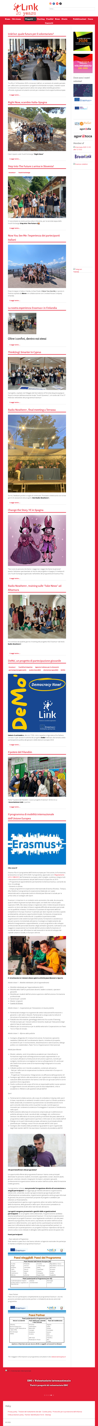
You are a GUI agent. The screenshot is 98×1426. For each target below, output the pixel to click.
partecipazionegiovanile (17, 670)
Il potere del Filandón (20, 752)
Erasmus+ (12, 172)
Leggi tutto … (15, 95)
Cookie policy (47, 1412)
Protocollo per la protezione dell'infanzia (67, 1412)
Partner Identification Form (34, 1415)
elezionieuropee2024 (50, 670)
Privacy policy (12, 1412)
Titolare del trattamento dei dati (29, 1412)
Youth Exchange (24, 172)
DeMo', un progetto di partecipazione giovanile (34, 660)
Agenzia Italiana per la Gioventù (47, 667)
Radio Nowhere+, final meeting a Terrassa (32, 409)
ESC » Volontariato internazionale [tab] (51, 1395)
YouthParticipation (25, 667)
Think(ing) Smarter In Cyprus (24, 352)
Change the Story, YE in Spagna (25, 510)
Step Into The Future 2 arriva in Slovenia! (31, 166)
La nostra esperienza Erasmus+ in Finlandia (32, 307)
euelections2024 (35, 670)
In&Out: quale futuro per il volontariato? (31, 34)
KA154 (63, 670)
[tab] (44, 1395)
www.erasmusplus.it (58, 1357)
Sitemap (48, 1415)
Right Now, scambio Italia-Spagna (27, 102)
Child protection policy (16, 1415)
